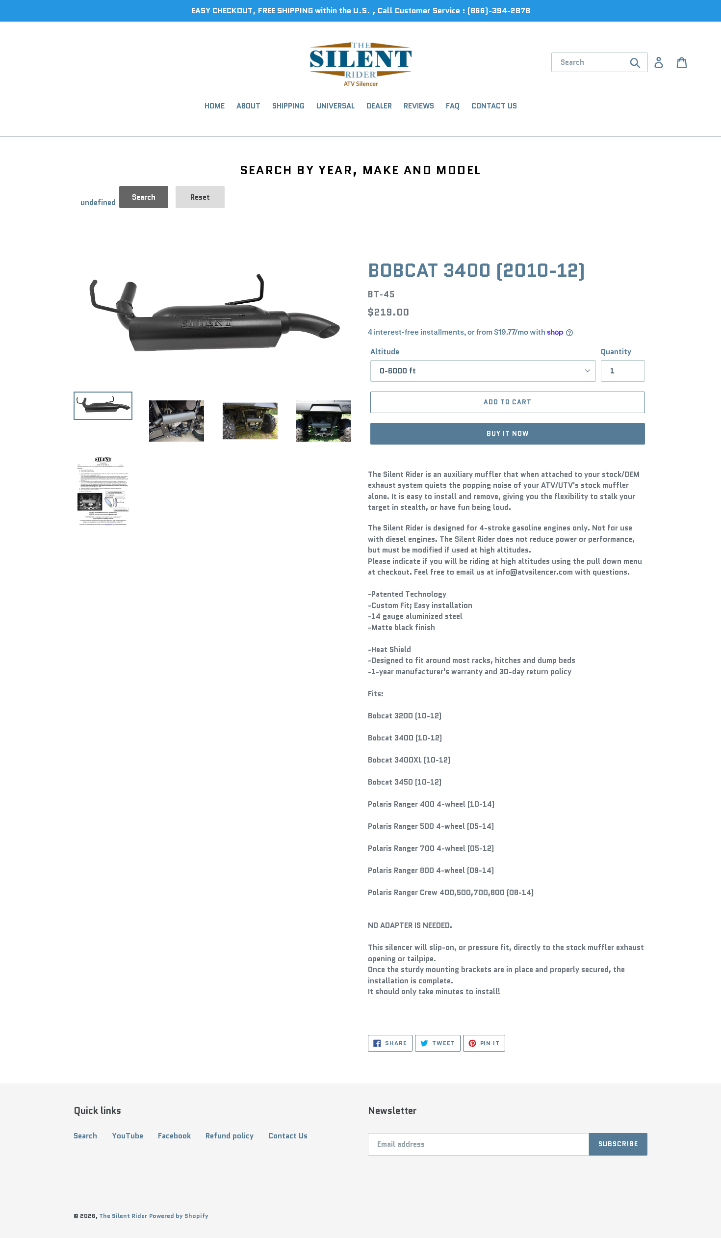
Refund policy (230, 1136)
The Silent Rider (123, 1216)
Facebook (174, 1136)
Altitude (384, 351)
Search (85, 1136)
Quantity (616, 351)
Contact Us (288, 1136)
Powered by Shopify (178, 1216)
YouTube (127, 1136)
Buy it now (508, 433)
